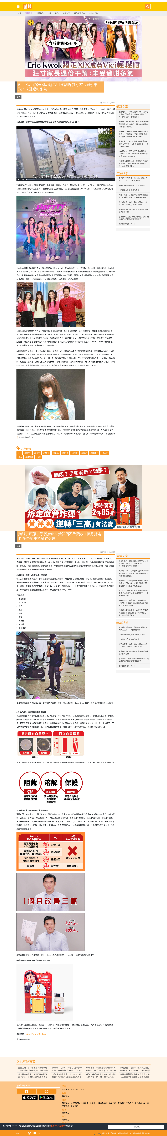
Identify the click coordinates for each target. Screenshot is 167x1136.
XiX (20, 453)
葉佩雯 (37, 453)
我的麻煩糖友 (79, 13)
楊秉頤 (75, 453)
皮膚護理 (65, 1105)
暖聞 (82, 1089)
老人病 (146, 1103)
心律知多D (93, 13)
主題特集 (40, 13)
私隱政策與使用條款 (58, 1126)
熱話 (77, 1089)
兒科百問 (129, 1103)
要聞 (72, 1089)
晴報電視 (28, 13)
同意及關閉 (136, 1127)
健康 (19, 13)
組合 (20, 457)
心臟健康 (112, 1103)
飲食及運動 (75, 1103)
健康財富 (66, 13)
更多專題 (74, 1105)
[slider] (65, 179)
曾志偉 (105, 453)
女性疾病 (138, 1103)
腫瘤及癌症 (102, 1103)
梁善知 (46, 453)
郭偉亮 (27, 453)
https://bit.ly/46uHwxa (36, 1033)
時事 (49, 13)
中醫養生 (93, 1103)
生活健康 (84, 1103)
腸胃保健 (121, 1103)
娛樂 (18, 97)
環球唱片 (94, 453)
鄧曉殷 (65, 453)
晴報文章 (29, 457)
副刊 (57, 13)
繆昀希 (56, 453)
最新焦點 (65, 1089)
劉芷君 (84, 453)
